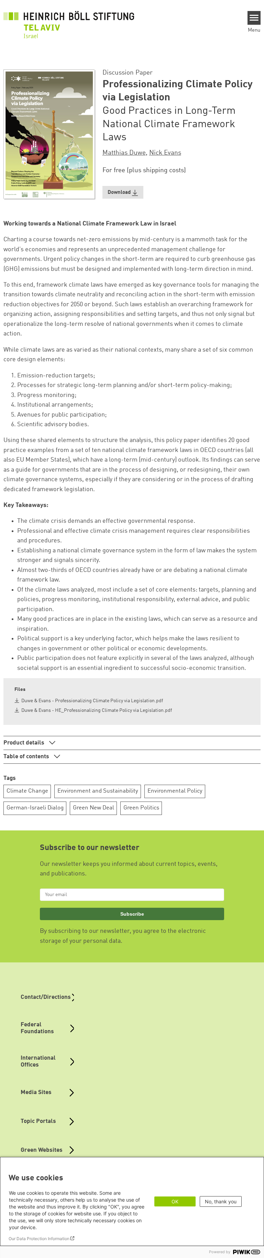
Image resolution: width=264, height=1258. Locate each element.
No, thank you (220, 1201)
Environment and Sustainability (97, 791)
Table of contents (27, 757)
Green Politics (141, 808)
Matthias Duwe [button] (124, 153)
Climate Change (27, 791)
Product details (24, 743)
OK (175, 1201)
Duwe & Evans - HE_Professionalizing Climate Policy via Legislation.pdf (96, 710)
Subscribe (132, 914)
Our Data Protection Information (39, 1238)
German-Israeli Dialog (35, 808)
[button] (123, 192)
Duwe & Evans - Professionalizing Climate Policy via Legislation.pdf (92, 700)
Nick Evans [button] (165, 153)
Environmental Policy (174, 791)
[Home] (68, 21)
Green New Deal (93, 808)
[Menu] (254, 18)
